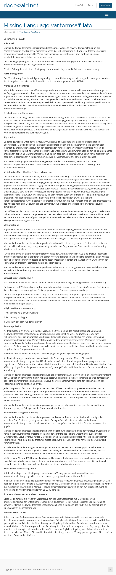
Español (79, 5)
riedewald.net (21, 5)
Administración (10, 32)
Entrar (91, 5)
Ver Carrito (105, 5)
